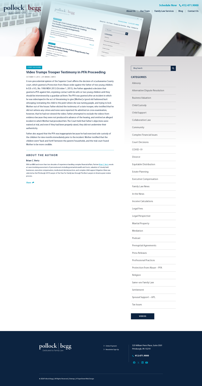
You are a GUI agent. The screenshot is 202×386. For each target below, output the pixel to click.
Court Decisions (34, 67)
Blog (181, 11)
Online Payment (111, 346)
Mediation (137, 231)
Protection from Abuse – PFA (147, 268)
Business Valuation (141, 98)
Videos (142, 316)
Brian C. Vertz (50, 77)
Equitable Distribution (143, 164)
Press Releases (139, 253)
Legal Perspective (141, 216)
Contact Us (193, 11)
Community (138, 127)
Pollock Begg (48, 379)
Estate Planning (140, 172)
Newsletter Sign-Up (112, 350)
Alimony (136, 83)
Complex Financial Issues (144, 135)
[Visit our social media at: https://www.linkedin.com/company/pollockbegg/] (142, 363)
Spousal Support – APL (143, 297)
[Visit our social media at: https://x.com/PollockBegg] (138, 363)
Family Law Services (164, 11)
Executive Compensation (145, 179)
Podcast (136, 238)
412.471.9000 (190, 5)
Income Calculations (142, 201)
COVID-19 (137, 149)
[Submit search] (173, 68)
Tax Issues (137, 304)
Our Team (145, 11)
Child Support (139, 113)
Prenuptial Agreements (144, 245)
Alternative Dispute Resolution (148, 90)
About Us (130, 11)
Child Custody (139, 105)
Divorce (136, 157)
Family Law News (141, 186)
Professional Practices (143, 260)
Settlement (138, 290)
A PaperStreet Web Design (85, 379)
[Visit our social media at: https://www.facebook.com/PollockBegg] (134, 363)
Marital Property (140, 223)
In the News (138, 194)
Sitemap (72, 379)
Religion (136, 275)
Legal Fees (137, 209)
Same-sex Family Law (143, 282)
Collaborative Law (141, 120)
